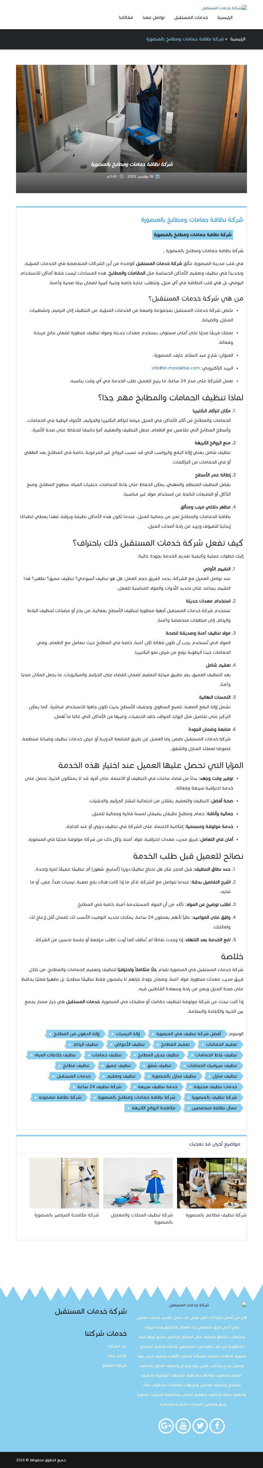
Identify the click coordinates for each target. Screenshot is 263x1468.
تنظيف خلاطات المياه (55, 1055)
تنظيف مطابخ (76, 1065)
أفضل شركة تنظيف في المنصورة (188, 1034)
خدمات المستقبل (191, 17)
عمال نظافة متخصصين (214, 1108)
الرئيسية (225, 17)
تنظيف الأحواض (130, 1044)
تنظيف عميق (118, 1065)
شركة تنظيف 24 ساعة (99, 1086)
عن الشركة (117, 1346)
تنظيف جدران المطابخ (158, 1055)
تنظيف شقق (159, 1065)
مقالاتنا (126, 17)
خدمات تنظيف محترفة (215, 1086)
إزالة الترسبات (128, 1034)
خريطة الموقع (114, 1365)
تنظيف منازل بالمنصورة (174, 1076)
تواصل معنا (154, 17)
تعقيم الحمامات (221, 1044)
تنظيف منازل (225, 1076)
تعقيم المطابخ (175, 1044)
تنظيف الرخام (85, 1044)
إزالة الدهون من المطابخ (76, 1034)
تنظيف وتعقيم (121, 1076)
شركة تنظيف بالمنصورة (214, 1097)
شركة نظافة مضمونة (60, 1097)
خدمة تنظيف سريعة (157, 1086)
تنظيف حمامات (107, 1055)
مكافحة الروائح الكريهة (153, 1108)
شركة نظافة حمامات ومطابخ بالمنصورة (192, 219)
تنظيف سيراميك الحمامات (212, 1065)
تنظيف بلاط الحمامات (216, 1055)
